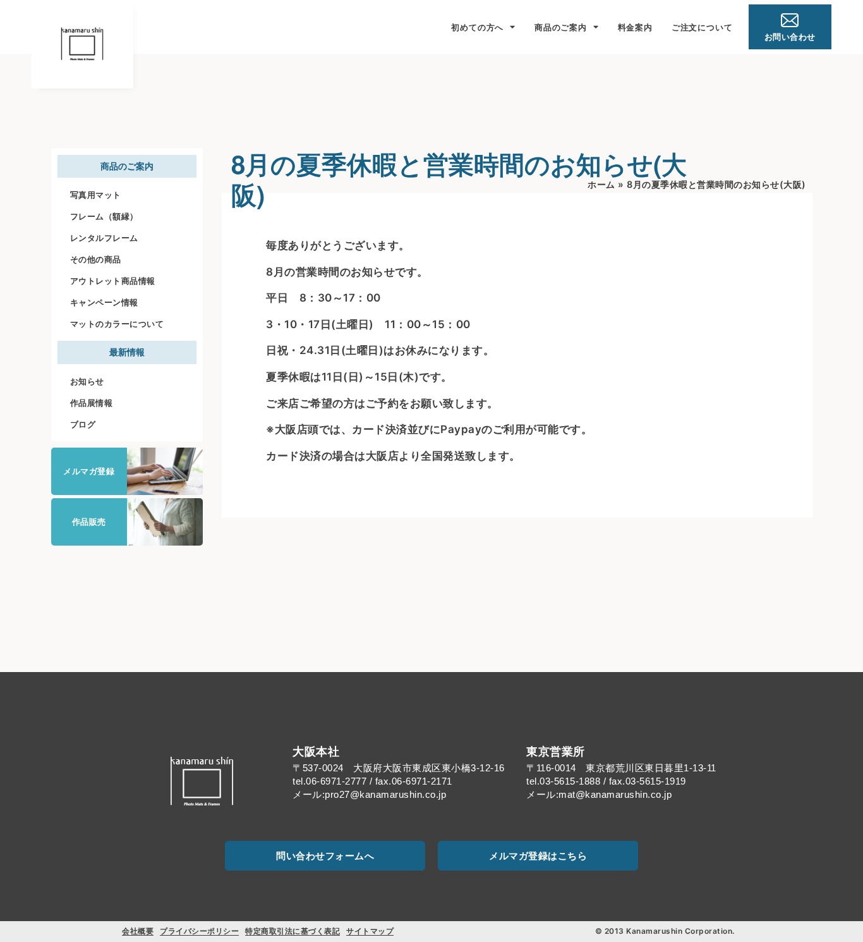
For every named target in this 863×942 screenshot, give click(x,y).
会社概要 (138, 931)
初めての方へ (477, 27)
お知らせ (87, 381)
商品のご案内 (560, 27)
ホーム (601, 184)
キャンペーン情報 (104, 302)
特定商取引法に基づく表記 (292, 931)
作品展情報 (91, 403)
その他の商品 (95, 259)
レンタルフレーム (104, 238)
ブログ (83, 424)
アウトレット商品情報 (112, 281)
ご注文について (702, 27)
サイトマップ (370, 931)
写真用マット (95, 195)
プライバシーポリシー (199, 931)
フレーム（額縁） (104, 216)
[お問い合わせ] (790, 20)
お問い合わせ (790, 37)
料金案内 (635, 27)
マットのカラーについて (117, 324)
